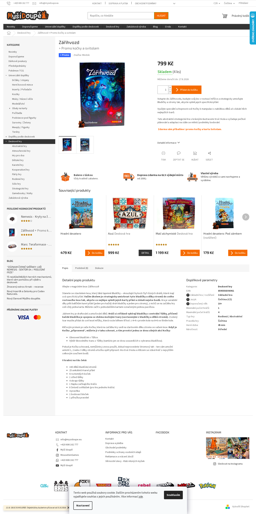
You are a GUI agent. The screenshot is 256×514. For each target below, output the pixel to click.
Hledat (161, 15)
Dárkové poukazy (18, 61)
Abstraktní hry (19, 146)
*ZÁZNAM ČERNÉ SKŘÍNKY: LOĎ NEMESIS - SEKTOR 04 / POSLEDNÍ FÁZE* (26, 270)
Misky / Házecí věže (22, 99)
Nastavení (82, 505)
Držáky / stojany (20, 80)
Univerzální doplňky (19, 75)
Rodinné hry (18, 179)
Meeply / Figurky (21, 127)
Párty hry (16, 174)
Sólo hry (16, 184)
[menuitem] (11, 27)
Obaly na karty (19, 108)
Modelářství (18, 104)
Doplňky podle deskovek (22, 136)
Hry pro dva (18, 155)
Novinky (13, 52)
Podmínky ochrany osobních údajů (123, 452)
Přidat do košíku (189, 89)
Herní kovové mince (22, 85)
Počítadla (17, 113)
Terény (16, 132)
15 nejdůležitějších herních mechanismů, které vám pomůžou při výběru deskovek (29, 279)
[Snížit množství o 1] (170, 92)
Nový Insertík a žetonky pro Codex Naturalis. (26, 292)
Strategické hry (20, 188)
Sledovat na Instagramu (230, 464)
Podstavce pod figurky (24, 118)
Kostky (16, 94)
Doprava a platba (118, 3)
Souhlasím (173, 495)
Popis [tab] (65, 268)
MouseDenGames (70, 455)
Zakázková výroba (18, 198)
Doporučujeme (16, 56)
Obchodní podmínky (145, 3)
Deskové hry (15, 141)
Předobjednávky (17, 66)
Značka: (82, 55)
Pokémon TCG (16, 70)
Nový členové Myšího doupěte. (24, 298)
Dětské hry (18, 160)
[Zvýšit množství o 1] (170, 88)
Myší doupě (67, 450)
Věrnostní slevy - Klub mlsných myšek (125, 461)
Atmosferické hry (21, 151)
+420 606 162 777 (69, 444)
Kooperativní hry (21, 170)
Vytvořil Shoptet (240, 507)
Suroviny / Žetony (21, 122)
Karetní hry (18, 165)
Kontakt (97, 3)
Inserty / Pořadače (22, 89)
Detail (145, 252)
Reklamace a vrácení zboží (119, 456)
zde (141, 497)
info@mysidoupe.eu (71, 439)
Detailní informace (166, 143)
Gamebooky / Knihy (22, 193)
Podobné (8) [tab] (81, 268)
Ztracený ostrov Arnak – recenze (25, 286)
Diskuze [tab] (99, 268)
